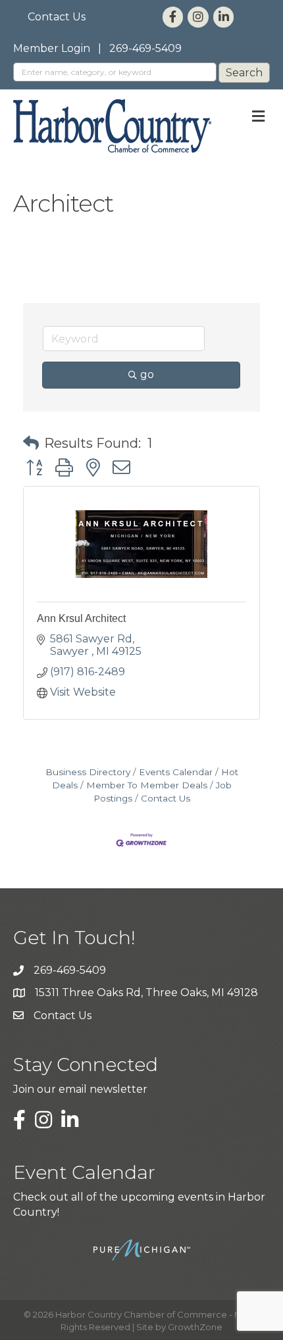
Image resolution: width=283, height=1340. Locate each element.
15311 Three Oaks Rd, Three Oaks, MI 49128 (146, 992)
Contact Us (57, 17)
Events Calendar (176, 772)
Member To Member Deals (146, 785)
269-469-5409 (145, 48)
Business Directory (87, 772)
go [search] (147, 374)
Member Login (51, 48)
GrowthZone (195, 1327)
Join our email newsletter (80, 1089)
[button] (31, 443)
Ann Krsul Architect (81, 618)
